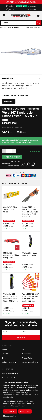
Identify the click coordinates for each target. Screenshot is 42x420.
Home (4, 350)
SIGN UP (21, 337)
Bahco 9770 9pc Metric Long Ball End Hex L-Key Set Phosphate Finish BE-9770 (30, 212)
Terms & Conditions (30, 362)
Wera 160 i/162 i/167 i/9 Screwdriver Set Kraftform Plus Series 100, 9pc (30, 297)
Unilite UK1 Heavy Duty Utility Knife (29, 254)
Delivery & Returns (9, 362)
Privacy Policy (27, 358)
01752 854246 (13, 373)
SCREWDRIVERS (8, 101)
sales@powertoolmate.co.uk (21, 378)
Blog (3, 358)
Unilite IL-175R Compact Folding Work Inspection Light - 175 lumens (10, 297)
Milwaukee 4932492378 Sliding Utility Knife (11, 255)
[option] (21, 28)
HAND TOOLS (7, 109)
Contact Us (26, 354)
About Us (5, 354)
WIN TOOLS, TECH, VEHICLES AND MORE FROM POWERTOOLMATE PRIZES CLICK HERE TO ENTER (21, 2)
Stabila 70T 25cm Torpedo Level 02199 (10, 209)
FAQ (23, 350)
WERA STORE (20, 109)
